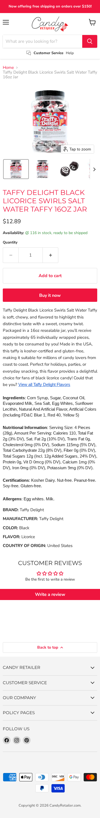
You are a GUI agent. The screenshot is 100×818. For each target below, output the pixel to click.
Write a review (50, 594)
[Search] (89, 41)
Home (8, 67)
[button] (16, 169)
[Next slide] (94, 169)
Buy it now (50, 295)
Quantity (10, 242)
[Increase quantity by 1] (50, 255)
